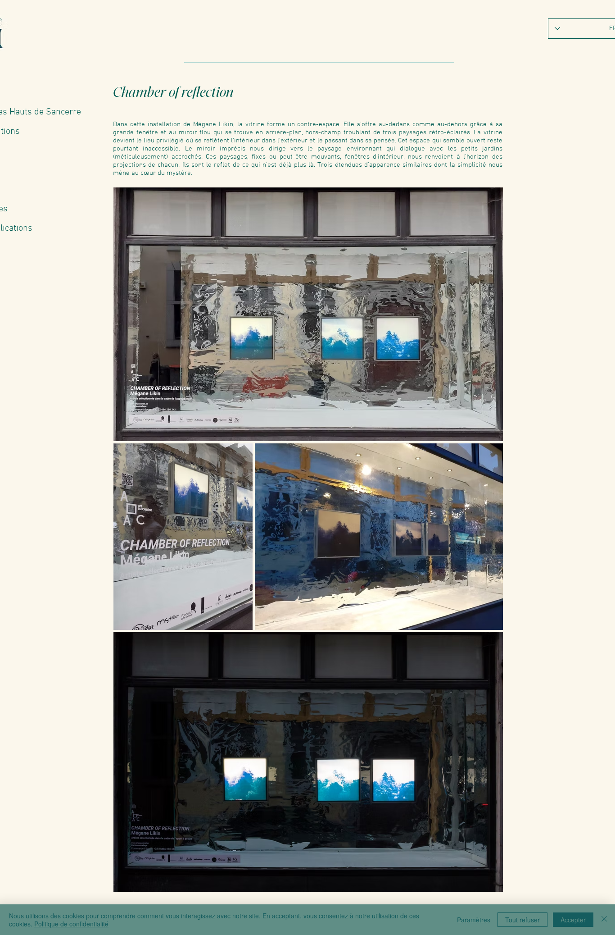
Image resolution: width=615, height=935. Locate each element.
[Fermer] (604, 920)
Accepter (573, 919)
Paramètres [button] (473, 919)
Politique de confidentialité (71, 923)
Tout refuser (522, 919)
